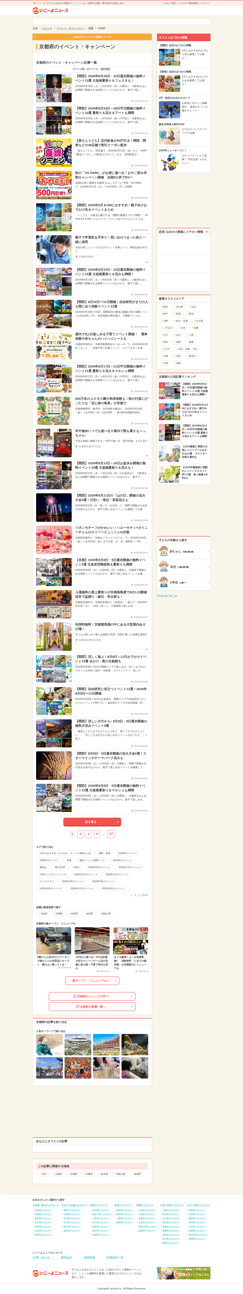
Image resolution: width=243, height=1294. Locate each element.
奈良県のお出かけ (146, 1222)
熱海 (165, 342)
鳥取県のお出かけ (170, 1222)
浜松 (178, 356)
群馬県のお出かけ (100, 1226)
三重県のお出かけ (125, 1218)
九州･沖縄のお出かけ (198, 1205)
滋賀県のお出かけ (146, 1230)
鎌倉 (191, 342)
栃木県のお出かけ (100, 1230)
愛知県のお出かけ (125, 1210)
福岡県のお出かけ (197, 1210)
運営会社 (66, 1257)
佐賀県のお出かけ (197, 1214)
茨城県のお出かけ (100, 1235)
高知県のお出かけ (170, 1235)
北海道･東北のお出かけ (46, 1205)
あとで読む (171, 3)
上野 (191, 335)
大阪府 (58, 1174)
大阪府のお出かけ (146, 1210)
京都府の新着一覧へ (93, 1006)
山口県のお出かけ (170, 1218)
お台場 (199, 321)
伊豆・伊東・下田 (187, 349)
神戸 (44, 1174)
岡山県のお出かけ (170, 1214)
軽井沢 (192, 356)
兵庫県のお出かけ (146, 1218)
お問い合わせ (41, 1257)
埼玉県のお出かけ (100, 1222)
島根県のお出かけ (170, 1226)
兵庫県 (89, 1174)
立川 (165, 335)
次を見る (91, 821)
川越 (165, 356)
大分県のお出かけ (197, 1226)
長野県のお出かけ (72, 1210)
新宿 (178, 313)
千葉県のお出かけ (100, 1218)
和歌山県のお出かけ (148, 1226)
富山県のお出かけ (72, 1226)
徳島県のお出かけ (170, 1243)
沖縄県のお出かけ (197, 1239)
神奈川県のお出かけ (102, 1214)
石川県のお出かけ (72, 1222)
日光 (183, 327)
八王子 (166, 349)
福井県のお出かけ (72, 1230)
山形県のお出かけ (43, 1230)
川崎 (165, 321)
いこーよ (41, 3)
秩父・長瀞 (182, 321)
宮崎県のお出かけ (197, 1230)
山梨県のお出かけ (72, 1214)
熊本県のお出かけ (197, 1222)
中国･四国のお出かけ (172, 1205)
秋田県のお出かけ (43, 1226)
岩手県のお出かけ (43, 1222)
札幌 (196, 327)
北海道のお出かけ (43, 1210)
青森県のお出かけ (43, 1218)
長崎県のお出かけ (197, 1218)
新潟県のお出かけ (72, 1218)
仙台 (193, 306)
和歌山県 (121, 1174)
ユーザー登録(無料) (189, 3)
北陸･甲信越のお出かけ (74, 1205)
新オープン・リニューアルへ (90, 980)
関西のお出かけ (145, 1205)
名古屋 (179, 306)
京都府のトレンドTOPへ (93, 996)
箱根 (178, 342)
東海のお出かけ (123, 1205)
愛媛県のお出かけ (170, 1230)
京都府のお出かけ (146, 1214)
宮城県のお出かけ (43, 1214)
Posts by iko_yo (167, 595)
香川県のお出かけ (170, 1239)
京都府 (73, 1174)
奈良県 (104, 1174)
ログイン (206, 3)
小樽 (165, 363)
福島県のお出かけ (43, 1235)
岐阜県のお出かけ (125, 1214)
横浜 (165, 306)
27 (111, 834)
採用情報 (89, 1257)
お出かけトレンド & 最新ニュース (92, 36)
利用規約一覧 (115, 1257)
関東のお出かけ (99, 1205)
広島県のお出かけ (170, 1210)
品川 (178, 335)
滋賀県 (137, 1174)
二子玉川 (167, 327)
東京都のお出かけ (100, 1210)
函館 (178, 363)
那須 (191, 313)
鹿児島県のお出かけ (198, 1235)
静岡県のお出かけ (125, 1222)
